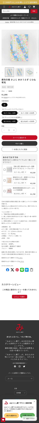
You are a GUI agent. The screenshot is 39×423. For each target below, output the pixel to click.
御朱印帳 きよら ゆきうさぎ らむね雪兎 (21, 22)
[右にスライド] (36, 72)
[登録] (31, 378)
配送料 (5, 97)
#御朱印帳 (5, 18)
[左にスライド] (2, 72)
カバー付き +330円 (27, 113)
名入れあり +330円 (27, 121)
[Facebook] (7, 271)
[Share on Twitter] (12, 271)
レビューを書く (19, 296)
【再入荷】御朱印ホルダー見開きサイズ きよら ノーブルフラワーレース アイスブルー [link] (24, 167)
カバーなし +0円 (9, 113)
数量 (3, 126)
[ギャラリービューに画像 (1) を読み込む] (9, 72)
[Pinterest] (17, 271)
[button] (4, 7)
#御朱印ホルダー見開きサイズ (20, 18)
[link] (9, 169)
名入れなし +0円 (9, 121)
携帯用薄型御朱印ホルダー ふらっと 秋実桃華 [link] (24, 189)
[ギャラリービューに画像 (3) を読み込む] (29, 72)
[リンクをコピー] (31, 270)
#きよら (33, 18)
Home (7, 22)
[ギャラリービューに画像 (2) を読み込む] (19, 72)
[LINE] (22, 271)
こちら (21, 258)
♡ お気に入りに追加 (19, 149)
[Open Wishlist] (29, 7)
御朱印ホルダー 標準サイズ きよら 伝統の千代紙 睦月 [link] (24, 178)
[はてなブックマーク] (27, 271)
